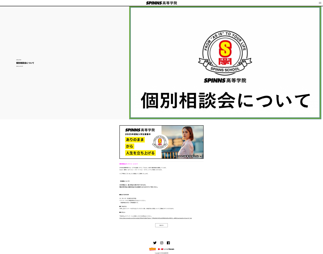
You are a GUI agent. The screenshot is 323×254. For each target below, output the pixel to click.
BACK (161, 225)
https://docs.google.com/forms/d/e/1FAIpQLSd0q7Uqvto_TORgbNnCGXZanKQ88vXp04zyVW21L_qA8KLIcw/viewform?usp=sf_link (155, 218)
